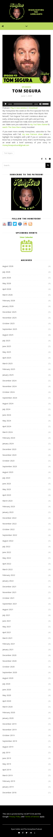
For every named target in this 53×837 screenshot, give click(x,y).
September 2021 (9, 603)
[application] (26, 103)
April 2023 (6, 495)
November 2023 (9, 455)
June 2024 (6, 415)
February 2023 (8, 506)
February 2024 (8, 438)
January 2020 (8, 718)
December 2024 (9, 380)
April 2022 (6, 563)
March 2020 (7, 706)
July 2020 (6, 684)
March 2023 (7, 500)
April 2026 (6, 289)
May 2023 (6, 489)
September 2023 (9, 466)
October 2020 (8, 666)
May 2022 (6, 558)
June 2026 (6, 277)
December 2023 (9, 449)
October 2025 (8, 323)
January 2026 (8, 306)
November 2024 (9, 386)
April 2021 (6, 632)
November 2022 (9, 523)
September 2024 (9, 397)
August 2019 (7, 746)
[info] (34, 833)
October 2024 (8, 392)
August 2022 (7, 541)
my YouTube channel (39, 124)
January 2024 (8, 443)
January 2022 (8, 581)
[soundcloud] (31, 833)
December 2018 (9, 792)
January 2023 (8, 512)
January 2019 (8, 787)
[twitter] (27, 833)
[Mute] (40, 104)
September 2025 (9, 329)
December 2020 (9, 655)
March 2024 (7, 432)
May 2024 (6, 420)
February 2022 (8, 575)
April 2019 (6, 769)
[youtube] (19, 833)
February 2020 (8, 712)
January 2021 (8, 649)
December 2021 (9, 586)
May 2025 (6, 352)
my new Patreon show (32, 134)
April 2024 (6, 426)
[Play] (5, 104)
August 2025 (7, 335)
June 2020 (6, 689)
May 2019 (6, 764)
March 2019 (7, 775)
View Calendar (26, 237)
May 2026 (6, 283)
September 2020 (9, 672)
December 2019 (9, 724)
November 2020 (9, 661)
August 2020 (7, 678)
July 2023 (6, 478)
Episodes (26, 87)
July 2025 (6, 340)
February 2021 (8, 643)
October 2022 (8, 529)
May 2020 (6, 695)
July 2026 (6, 272)
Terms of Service (32, 816)
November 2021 (9, 592)
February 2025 (8, 369)
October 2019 (8, 735)
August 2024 (7, 403)
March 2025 (7, 363)
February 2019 (8, 781)
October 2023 (8, 460)
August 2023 (7, 472)
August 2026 (7, 266)
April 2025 (6, 357)
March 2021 (7, 638)
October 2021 (8, 598)
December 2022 (9, 518)
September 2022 (9, 535)
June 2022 (6, 552)
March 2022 (7, 569)
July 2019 (6, 752)
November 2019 (9, 729)
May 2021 (6, 626)
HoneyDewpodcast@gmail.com (15, 145)
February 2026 (8, 300)
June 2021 (6, 621)
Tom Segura (8, 153)
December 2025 (9, 312)
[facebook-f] (23, 833)
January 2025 (8, 375)
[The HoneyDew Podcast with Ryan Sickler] (26, 11)
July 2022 (6, 546)
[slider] (45, 103)
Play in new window (18, 108)
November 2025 (9, 317)
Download (33, 108)
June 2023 (6, 483)
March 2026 (7, 295)
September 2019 (9, 741)
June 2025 (6, 346)
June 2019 (6, 758)
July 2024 (6, 409)
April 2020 (6, 701)
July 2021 (6, 615)
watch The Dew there (11, 127)
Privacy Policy (15, 816)
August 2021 (7, 609)
